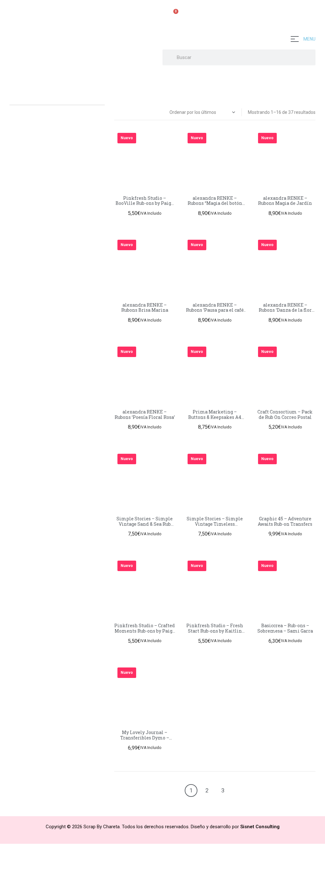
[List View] (123, 112)
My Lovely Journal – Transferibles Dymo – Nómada (144, 737)
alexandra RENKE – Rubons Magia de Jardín (285, 200)
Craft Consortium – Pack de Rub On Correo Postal (285, 414)
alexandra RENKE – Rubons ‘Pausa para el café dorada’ (215, 310)
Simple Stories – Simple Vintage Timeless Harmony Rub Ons (215, 524)
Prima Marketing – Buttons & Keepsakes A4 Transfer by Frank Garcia (215, 417)
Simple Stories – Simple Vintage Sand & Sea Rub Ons (144, 524)
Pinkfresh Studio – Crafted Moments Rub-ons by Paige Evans (144, 630)
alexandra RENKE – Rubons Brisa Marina (144, 307)
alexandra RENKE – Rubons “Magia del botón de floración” (215, 203)
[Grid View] (116, 112)
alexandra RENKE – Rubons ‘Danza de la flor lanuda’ (285, 310)
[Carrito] (173, 15)
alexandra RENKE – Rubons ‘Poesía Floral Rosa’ (145, 414)
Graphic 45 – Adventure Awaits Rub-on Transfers (285, 521)
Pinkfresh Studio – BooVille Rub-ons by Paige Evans (145, 203)
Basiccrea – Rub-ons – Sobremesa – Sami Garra (285, 628)
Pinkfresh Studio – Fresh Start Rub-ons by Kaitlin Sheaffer (214, 630)
